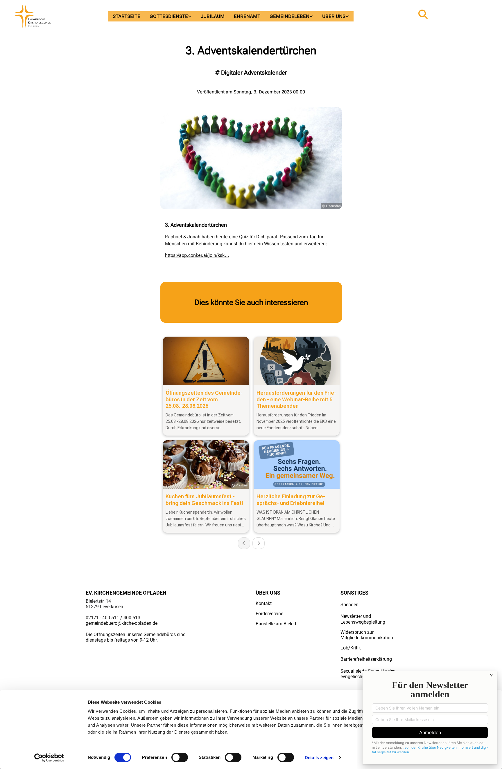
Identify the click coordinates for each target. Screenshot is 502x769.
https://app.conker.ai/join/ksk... (197, 255)
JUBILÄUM (213, 16)
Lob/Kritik (350, 648)
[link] (170, 16)
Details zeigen (319, 757)
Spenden (349, 604)
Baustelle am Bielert (276, 624)
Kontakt (264, 603)
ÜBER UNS (333, 16)
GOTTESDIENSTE (169, 16)
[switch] (179, 757)
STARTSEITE (126, 16)
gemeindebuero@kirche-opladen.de (121, 623)
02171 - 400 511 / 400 (108, 617)
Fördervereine (269, 613)
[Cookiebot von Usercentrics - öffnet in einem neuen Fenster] (49, 757)
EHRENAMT (247, 16)
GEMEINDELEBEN (289, 16)
